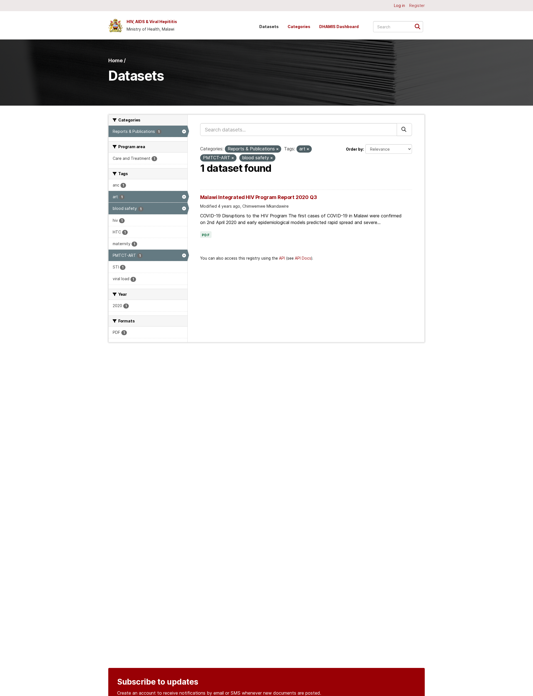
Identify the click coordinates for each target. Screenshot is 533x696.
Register (417, 5)
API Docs (303, 258)
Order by (354, 149)
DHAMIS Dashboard (339, 26)
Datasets (269, 26)
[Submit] (419, 26)
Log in (399, 5)
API (282, 258)
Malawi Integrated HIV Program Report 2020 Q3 (258, 197)
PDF (206, 235)
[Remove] (277, 149)
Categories (299, 26)
